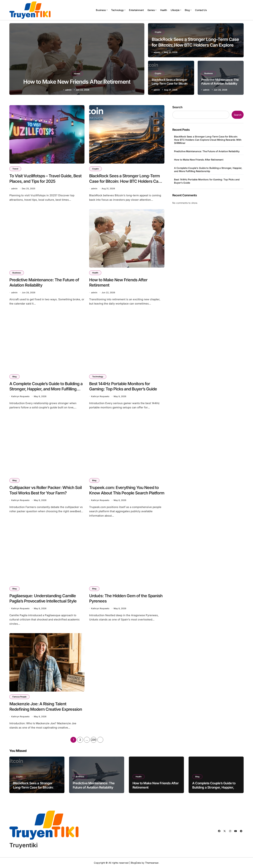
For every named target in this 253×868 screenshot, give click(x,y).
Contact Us (201, 10)
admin (157, 52)
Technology (117, 10)
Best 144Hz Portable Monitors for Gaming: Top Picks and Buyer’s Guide (123, 386)
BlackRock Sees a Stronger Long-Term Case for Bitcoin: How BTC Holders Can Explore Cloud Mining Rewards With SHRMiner (195, 45)
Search (177, 107)
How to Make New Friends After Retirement (198, 159)
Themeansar (151, 862)
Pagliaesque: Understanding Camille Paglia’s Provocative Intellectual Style (43, 598)
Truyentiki (23, 845)
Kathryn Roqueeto (69, 90)
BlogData (136, 862)
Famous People (19, 697)
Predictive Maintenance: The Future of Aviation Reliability (207, 151)
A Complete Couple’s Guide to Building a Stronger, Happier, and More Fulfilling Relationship (46, 389)
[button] (139, 59)
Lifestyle (175, 10)
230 (93, 739)
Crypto (158, 32)
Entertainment (136, 10)
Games (151, 10)
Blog (187, 10)
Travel (15, 169)
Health (163, 10)
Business (101, 10)
